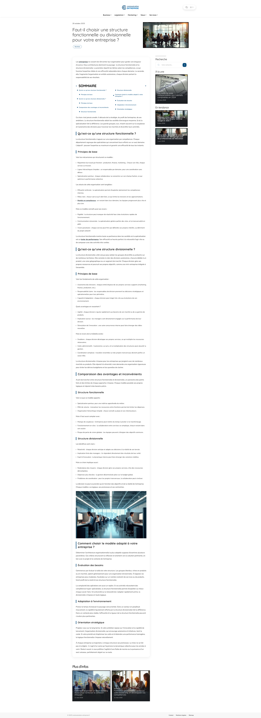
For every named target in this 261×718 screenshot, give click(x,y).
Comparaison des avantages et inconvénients (94, 107)
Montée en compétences (86, 200)
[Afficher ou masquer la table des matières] (121, 86)
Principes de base (86, 95)
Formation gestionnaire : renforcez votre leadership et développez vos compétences (129, 692)
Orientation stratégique (124, 109)
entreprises (83, 62)
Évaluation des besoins (124, 101)
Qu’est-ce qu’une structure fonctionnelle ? (92, 90)
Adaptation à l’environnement (126, 105)
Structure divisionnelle (124, 90)
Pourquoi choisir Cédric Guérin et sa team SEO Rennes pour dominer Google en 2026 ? (171, 119)
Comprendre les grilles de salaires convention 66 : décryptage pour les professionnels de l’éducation (171, 137)
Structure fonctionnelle (88, 112)
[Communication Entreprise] (130, 7)
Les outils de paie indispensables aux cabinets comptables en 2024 (170, 95)
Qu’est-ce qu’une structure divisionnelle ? (92, 99)
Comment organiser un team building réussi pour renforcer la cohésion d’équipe (91, 692)
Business (77, 46)
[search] (186, 7)
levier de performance (90, 239)
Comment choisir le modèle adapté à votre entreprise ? (129, 95)
